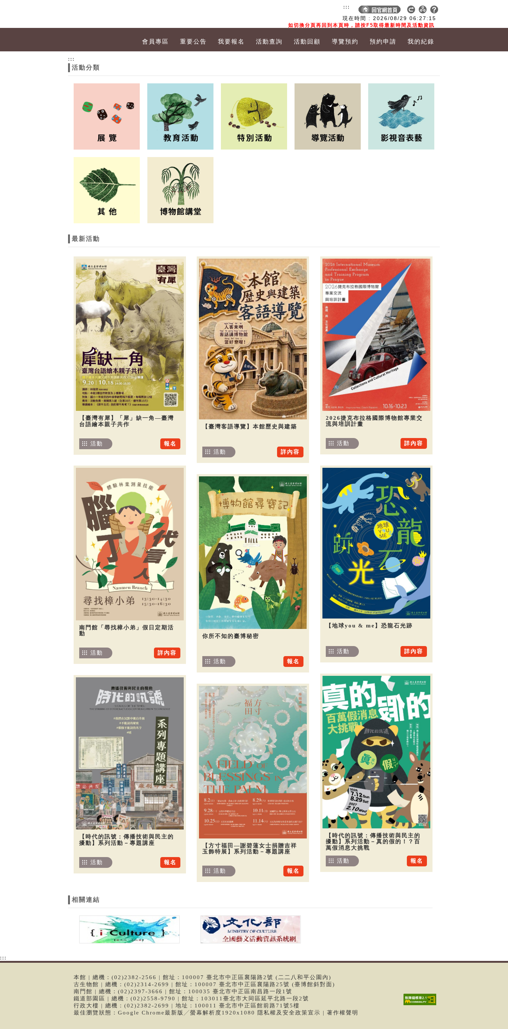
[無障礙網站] (421, 1005)
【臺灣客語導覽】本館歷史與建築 (249, 426)
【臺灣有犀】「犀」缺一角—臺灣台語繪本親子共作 (126, 421)
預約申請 (383, 41)
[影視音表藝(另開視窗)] (401, 116)
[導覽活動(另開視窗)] (328, 116)
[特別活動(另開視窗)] (254, 116)
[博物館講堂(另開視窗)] (180, 189)
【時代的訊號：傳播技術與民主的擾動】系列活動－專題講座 (126, 840)
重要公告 (193, 41)
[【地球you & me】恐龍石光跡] (376, 543)
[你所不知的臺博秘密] (253, 552)
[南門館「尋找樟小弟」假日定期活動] (130, 544)
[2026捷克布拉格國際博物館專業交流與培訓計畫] (376, 334)
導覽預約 (345, 41)
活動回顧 (307, 41)
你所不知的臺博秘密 (230, 636)
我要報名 (231, 41)
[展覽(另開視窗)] (107, 116)
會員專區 (155, 41)
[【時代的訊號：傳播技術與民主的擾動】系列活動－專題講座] (130, 753)
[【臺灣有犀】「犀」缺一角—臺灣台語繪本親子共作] (130, 334)
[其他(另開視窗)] (107, 189)
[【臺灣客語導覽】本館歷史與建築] (253, 339)
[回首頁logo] (111, 14)
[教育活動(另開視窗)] (180, 116)
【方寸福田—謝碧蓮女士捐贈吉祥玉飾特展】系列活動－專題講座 (249, 849)
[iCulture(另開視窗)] (128, 929)
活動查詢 (269, 41)
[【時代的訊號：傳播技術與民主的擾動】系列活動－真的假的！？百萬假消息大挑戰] (376, 752)
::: (346, 7)
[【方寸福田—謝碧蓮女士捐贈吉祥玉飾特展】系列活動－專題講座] (253, 762)
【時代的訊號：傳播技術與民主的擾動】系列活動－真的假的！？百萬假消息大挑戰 (373, 842)
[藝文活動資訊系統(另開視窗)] (248, 929)
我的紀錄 (421, 41)
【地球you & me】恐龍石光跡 (369, 626)
